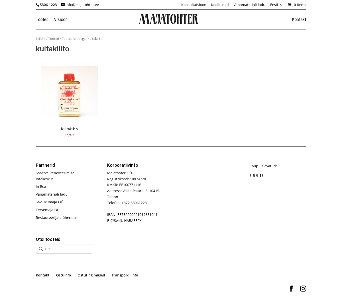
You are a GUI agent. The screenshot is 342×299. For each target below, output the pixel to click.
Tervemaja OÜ (48, 209)
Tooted (42, 20)
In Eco (41, 186)
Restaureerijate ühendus (57, 217)
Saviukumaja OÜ (49, 202)
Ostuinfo (63, 275)
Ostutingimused (91, 275)
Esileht (41, 38)
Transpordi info (125, 275)
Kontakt (299, 20)
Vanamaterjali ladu (249, 5)
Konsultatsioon (193, 5)
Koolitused (220, 5)
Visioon (61, 20)
